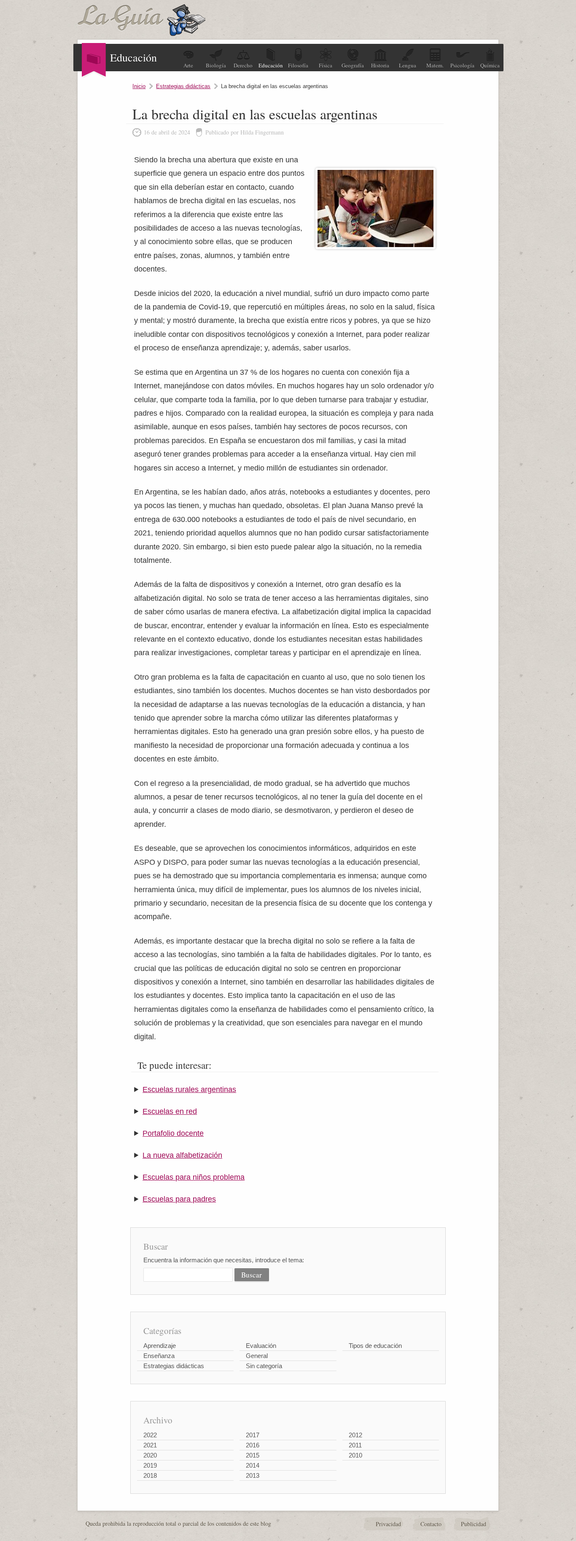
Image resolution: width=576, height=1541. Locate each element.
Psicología (462, 65)
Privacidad (388, 1524)
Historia (380, 65)
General (257, 1355)
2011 (355, 1445)
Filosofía (298, 65)
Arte (188, 65)
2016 (252, 1445)
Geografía (353, 65)
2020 (150, 1455)
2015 (252, 1455)
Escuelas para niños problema (194, 1177)
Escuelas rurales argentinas (189, 1089)
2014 (252, 1465)
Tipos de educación (375, 1345)
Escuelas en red (170, 1111)
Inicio (138, 86)
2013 (252, 1475)
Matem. (435, 65)
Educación (270, 65)
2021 (150, 1445)
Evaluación (261, 1345)
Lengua (407, 65)
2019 (150, 1465)
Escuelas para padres (179, 1199)
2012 (355, 1435)
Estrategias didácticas (183, 86)
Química (490, 65)
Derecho (243, 65)
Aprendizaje (159, 1345)
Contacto (430, 1524)
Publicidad (473, 1524)
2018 (150, 1475)
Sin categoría (264, 1365)
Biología (216, 65)
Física (325, 65)
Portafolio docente (173, 1133)
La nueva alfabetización (182, 1155)
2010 (355, 1455)
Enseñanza (159, 1355)
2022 (150, 1435)
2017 (252, 1435)
